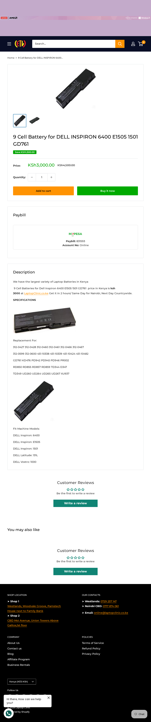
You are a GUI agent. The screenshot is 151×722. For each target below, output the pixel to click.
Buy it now (107, 191)
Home (10, 57)
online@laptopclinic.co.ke (111, 612)
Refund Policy (91, 648)
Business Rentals (18, 665)
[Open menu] (9, 43)
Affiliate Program (18, 659)
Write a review (75, 503)
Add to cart (43, 191)
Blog (10, 653)
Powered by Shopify (18, 711)
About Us (13, 643)
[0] (140, 44)
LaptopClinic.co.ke (36, 293)
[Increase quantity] (51, 177)
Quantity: (19, 177)
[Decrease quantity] (32, 177)
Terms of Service (93, 643)
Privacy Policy (91, 653)
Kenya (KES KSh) (18, 681)
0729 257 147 (109, 601)
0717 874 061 (111, 606)
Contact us (14, 648)
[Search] (119, 44)
